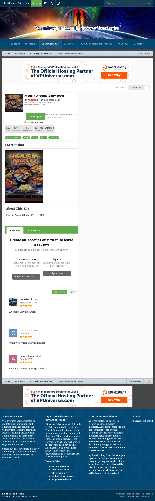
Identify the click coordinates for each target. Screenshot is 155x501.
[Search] (149, 3)
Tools (70, 44)
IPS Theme (7, 494)
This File (138, 3)
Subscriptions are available (15, 449)
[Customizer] (45, 3)
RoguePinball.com (61, 479)
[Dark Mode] (52, 3)
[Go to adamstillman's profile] (13, 359)
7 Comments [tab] (33, 230)
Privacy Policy (20, 496)
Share (121, 87)
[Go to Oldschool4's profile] (13, 333)
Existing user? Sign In (16, 3)
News (17, 44)
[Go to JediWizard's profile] (13, 302)
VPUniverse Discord (142, 421)
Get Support (35, 116)
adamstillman (27, 356)
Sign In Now (57, 273)
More (139, 44)
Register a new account (26, 276)
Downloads (51, 44)
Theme (5, 496)
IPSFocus (20, 494)
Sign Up (36, 3)
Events (124, 44)
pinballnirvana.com (62, 476)
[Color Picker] (59, 3)
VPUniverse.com (60, 466)
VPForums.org (59, 473)
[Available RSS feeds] (148, 381)
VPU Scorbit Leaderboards (98, 44)
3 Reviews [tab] (15, 230)
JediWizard (26, 299)
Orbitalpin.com (60, 469)
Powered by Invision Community (134, 496)
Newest (72, 292)
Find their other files (48, 100)
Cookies (33, 496)
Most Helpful (60, 292)
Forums (32, 44)
